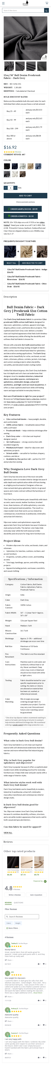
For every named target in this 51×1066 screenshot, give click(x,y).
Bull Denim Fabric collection (27, 399)
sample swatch (18, 725)
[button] (9, 960)
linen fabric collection (15, 402)
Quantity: (9, 183)
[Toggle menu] (3, 3)
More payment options (25, 202)
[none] (25, 38)
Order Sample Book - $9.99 (23, 209)
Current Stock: (14, 154)
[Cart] (47, 3)
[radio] (9, 923)
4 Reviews (17, 152)
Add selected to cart (32, 263)
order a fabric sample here (24, 404)
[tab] (15, 895)
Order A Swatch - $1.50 (21, 216)
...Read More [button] (37, 993)
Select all (11, 263)
